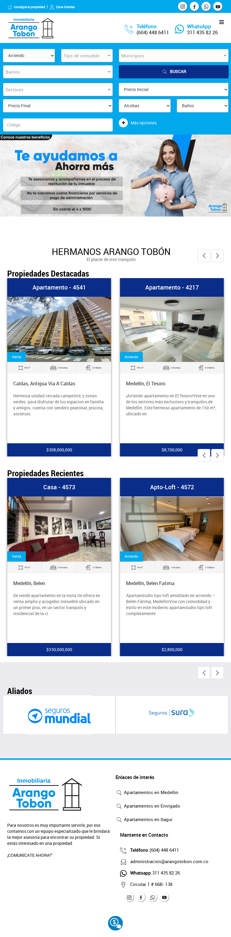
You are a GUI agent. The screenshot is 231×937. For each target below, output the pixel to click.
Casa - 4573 (59, 487)
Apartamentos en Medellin (150, 792)
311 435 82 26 (202, 32)
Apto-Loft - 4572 (172, 487)
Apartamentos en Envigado (151, 806)
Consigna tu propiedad (29, 7)
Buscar (178, 71)
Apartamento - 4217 (172, 287)
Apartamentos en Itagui (147, 819)
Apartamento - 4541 (59, 287)
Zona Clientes (65, 7)
